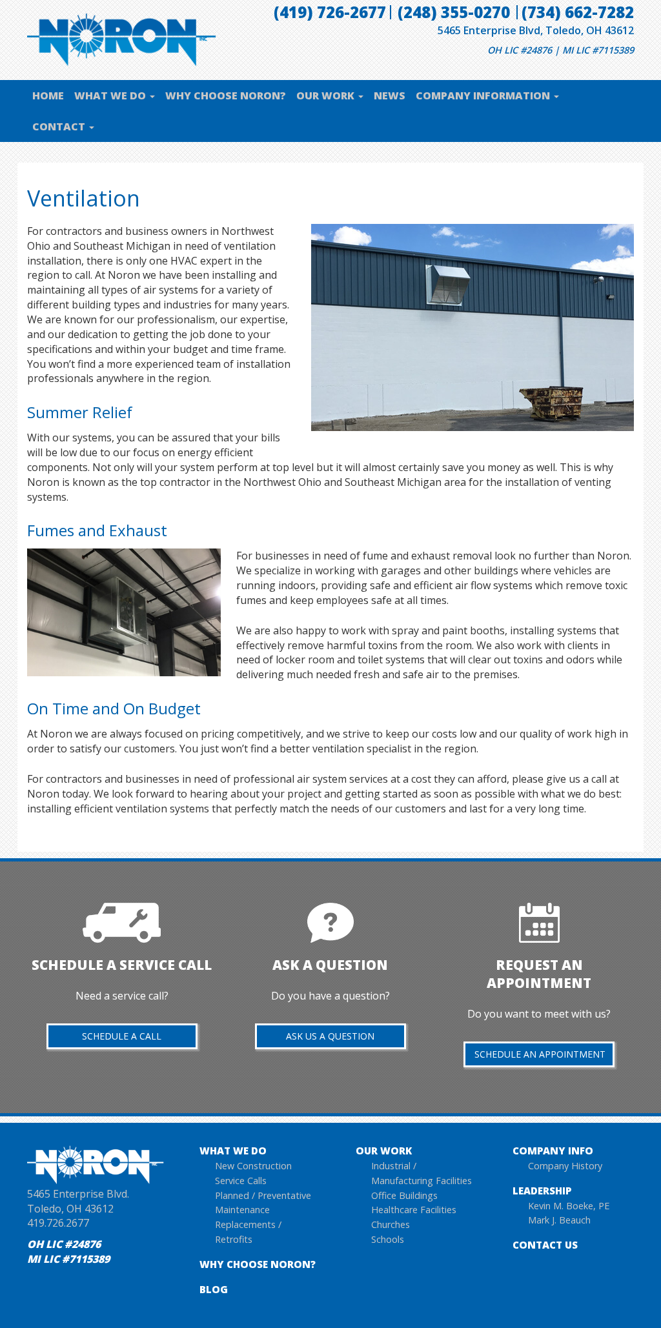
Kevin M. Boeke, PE (568, 1206)
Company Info (553, 1150)
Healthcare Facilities (413, 1209)
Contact (60, 126)
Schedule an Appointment (539, 1054)
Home (48, 95)
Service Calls (241, 1180)
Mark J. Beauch (559, 1220)
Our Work (326, 95)
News (389, 95)
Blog (213, 1289)
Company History (565, 1166)
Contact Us (545, 1244)
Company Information (484, 95)
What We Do (111, 95)
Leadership (542, 1190)
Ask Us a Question (330, 1036)
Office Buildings (404, 1195)
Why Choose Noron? (225, 95)
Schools (387, 1239)
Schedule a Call (121, 1036)
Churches (390, 1224)
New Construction (253, 1166)
